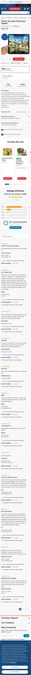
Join (26, 635)
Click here (13, 662)
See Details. (18, 2)
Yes (14, 263)
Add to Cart (19, 59)
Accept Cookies (15, 671)
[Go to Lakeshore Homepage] (15, 8)
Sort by (4, 235)
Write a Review (15, 227)
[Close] (29, 642)
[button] (2, 9)
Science (15, 17)
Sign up (3, 639)
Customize (15, 667)
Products (9, 17)
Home (2, 17)
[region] (15, 657)
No (17, 263)
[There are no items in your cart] (27, 8)
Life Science (23, 17)
